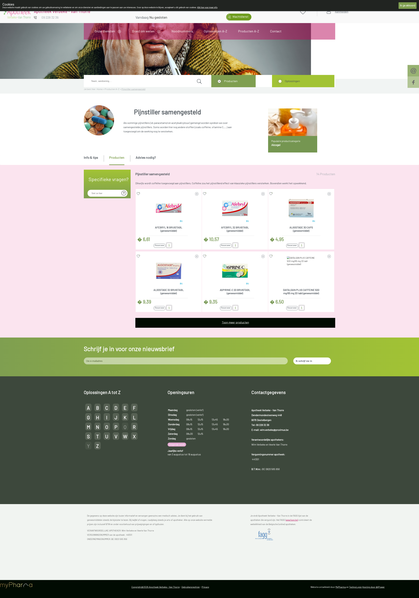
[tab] (93, 159)
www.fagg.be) (292, 520)
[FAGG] (266, 534)
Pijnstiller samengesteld (133, 89)
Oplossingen (292, 81)
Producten (230, 81)
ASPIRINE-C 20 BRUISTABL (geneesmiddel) (235, 291)
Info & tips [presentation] (91, 157)
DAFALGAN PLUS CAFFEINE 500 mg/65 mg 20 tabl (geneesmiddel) (301, 291)
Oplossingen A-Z (215, 31)
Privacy (205, 587)
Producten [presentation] (116, 157)
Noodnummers (182, 31)
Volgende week (177, 444)
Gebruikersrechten (191, 587)
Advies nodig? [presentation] (146, 157)
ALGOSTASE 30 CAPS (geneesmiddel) (301, 229)
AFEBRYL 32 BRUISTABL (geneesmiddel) (235, 229)
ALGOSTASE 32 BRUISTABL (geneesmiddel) (169, 291)
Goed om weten (143, 31)
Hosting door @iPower (373, 587)
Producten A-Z (248, 31)
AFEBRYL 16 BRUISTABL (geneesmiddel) (168, 229)
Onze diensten (104, 31)
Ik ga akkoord (407, 5)
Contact (275, 31)
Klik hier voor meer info (207, 7)
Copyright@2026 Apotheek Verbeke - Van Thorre (155, 587)
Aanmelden (341, 11)
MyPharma (341, 587)
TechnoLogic (355, 587)
